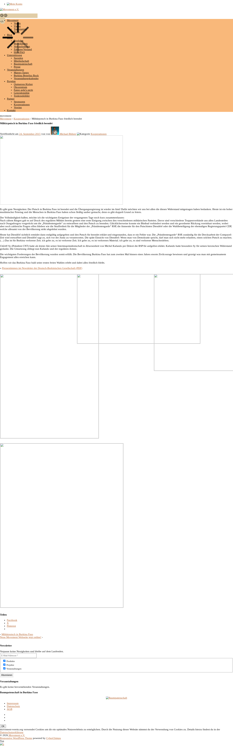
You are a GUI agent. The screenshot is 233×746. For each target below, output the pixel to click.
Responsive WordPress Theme (16, 738)
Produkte (10, 661)
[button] (2, 16)
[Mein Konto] (14, 4)
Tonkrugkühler (22, 95)
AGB (9, 709)
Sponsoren (19, 101)
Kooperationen (22, 104)
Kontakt (11, 110)
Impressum (13, 703)
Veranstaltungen (15, 69)
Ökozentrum (20, 87)
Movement (5, 118)
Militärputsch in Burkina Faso (17, 634)
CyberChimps (53, 738)
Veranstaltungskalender (26, 78)
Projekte (11, 81)
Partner (10, 98)
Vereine (18, 107)
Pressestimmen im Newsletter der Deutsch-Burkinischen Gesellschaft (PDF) (42, 268)
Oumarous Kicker (23, 84)
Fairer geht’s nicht (23, 90)
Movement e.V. (16, 735)
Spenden (18, 58)
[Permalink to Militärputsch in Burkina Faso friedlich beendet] (61, 203)
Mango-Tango (21, 72)
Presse (17, 66)
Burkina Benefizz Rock (26, 75)
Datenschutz (13, 706)
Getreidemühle (22, 93)
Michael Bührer (68, 134)
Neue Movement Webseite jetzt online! (20, 637)
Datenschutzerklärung (11, 732)
